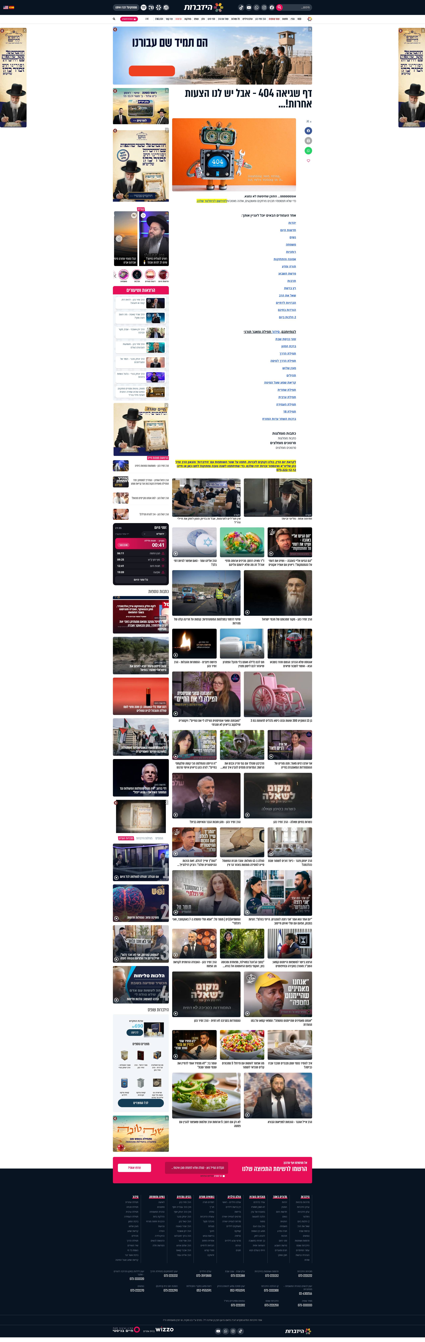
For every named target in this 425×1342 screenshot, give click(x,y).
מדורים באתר (280, 1197)
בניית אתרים (149, 1331)
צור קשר (169, 19)
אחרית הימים (208, 1240)
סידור (276, 331)
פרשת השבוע (287, 273)
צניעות (161, 1226)
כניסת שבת (282, 339)
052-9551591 (237, 1290)
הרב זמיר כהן (260, 19)
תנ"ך (212, 1206)
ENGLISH (159, 19)
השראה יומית (259, 1245)
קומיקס (238, 1231)
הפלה (162, 1231)
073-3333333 (305, 1305)
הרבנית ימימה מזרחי (155, 1221)
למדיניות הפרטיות (207, 1176)
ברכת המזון (133, 1221)
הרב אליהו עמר (184, 1255)
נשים (293, 237)
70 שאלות (235, 19)
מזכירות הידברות (304, 1271)
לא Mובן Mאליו (258, 1206)
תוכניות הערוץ (257, 1197)
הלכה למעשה (258, 1216)
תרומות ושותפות (302, 1240)
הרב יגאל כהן (185, 1221)
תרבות (291, 281)
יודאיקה (210, 1255)
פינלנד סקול (208, 1221)
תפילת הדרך (132, 1240)
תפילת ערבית (287, 397)
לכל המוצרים (140, 1103)
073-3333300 (271, 1290)
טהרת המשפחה (157, 1211)
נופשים (306, 1235)
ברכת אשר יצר (131, 1255)
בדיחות (238, 1211)
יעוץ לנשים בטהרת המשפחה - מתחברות (298, 1287)
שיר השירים (133, 1245)
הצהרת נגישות (302, 1255)
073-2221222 (305, 1275)
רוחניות (291, 252)
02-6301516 (305, 1293)
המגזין (284, 1206)
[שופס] (158, 7)
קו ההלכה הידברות (270, 1286)
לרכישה (134, 1032)
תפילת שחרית (287, 390)
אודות (306, 1259)
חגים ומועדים (281, 1250)
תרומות (178, 19)
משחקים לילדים (233, 1226)
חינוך (212, 1231)
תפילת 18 (289, 411)
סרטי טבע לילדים (233, 1240)
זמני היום (211, 19)
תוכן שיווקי (282, 1255)
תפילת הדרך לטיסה (283, 361)
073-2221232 (171, 1275)
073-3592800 (203, 1275)
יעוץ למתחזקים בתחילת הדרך (164, 1271)
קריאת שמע (132, 1231)
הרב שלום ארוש (183, 1245)
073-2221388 (238, 1275)
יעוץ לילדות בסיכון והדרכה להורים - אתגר (129, 1273)
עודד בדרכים (259, 1202)
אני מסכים (211, 1176)
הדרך (283, 353)
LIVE (147, 19)
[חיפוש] (279, 7)
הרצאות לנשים (158, 1240)
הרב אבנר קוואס (183, 1250)
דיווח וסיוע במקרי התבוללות (198, 1286)
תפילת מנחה (132, 1206)
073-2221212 (272, 1275)
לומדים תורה (208, 1202)
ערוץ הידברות (303, 1206)
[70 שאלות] (151, 7)
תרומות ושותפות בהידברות (267, 1271)
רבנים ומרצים (184, 1197)
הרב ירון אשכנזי (184, 1231)
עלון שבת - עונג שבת (235, 1271)
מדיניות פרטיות (302, 1202)
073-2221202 (238, 1305)
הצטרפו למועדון (127, 19)
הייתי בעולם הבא (257, 1250)
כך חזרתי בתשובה (257, 1240)
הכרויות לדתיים (286, 303)
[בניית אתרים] (164, 1331)
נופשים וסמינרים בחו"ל (234, 1300)
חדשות (285, 19)
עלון (203, 19)
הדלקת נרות (159, 1216)
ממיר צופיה (307, 1300)
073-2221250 (271, 1305)
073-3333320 (137, 1278)
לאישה (161, 1202)
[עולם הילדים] (166, 7)
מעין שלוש (289, 368)
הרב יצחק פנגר (184, 1216)
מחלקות (187, 19)
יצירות (238, 1245)
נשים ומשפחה (157, 1197)
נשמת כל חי (132, 1250)
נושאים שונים (206, 1197)
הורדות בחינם (287, 310)
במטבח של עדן (258, 1211)
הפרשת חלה (159, 1245)
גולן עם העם (259, 1226)
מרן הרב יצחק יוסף (182, 1211)
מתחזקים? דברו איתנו (126, 7)
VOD (299, 19)
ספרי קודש (209, 1250)
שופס (196, 19)
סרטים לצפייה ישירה (231, 1216)
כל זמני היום (141, 579)
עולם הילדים (248, 19)
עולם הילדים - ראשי (231, 1202)
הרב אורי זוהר (185, 1240)
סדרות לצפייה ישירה (231, 1221)
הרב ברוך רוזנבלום (182, 1235)
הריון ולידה (160, 1235)
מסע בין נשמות (258, 1231)
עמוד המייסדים (302, 1250)
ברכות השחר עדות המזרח (279, 419)
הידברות (305, 1197)
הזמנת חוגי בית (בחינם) (167, 1286)
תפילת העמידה (286, 404)
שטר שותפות (274, 19)
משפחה (283, 1226)
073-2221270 (137, 1290)
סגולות (211, 1226)
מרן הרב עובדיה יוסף (181, 1206)
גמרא (211, 1211)
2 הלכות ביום (303, 1221)
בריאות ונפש (208, 1235)
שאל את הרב (223, 19)
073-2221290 (171, 1290)
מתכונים (161, 1206)
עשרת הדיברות (207, 1216)
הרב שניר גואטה (183, 1226)
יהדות (292, 223)
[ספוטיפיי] (143, 7)
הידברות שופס (303, 1245)
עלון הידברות (303, 1211)
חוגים (238, 1250)
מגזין (293, 19)
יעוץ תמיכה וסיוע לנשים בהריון (231, 1286)
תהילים (135, 1235)
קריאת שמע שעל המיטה (280, 382)
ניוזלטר (306, 1216)
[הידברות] (203, 7)
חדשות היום (281, 1211)
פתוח (262, 1221)
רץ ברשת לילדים (233, 1206)
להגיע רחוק (259, 1235)
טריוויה (238, 1235)
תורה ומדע (289, 266)
